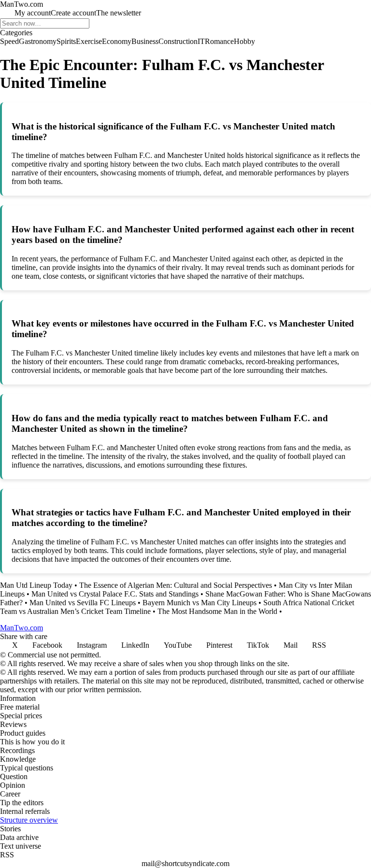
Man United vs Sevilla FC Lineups (82, 602)
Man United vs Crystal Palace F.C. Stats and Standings (115, 594)
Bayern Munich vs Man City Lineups (200, 602)
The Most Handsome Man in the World (217, 611)
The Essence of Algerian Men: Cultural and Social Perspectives (175, 585)
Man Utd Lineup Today (36, 585)
